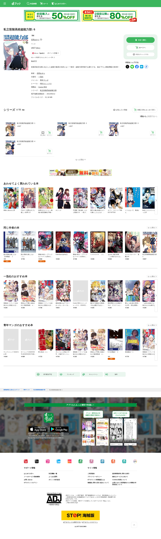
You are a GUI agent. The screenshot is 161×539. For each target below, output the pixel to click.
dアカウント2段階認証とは (96, 480)
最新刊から (152, 116)
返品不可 (34, 61)
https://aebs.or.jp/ (72, 502)
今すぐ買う (142, 40)
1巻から (143, 116)
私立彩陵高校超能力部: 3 (129, 123)
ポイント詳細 (52, 53)
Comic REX (42, 87)
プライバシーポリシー (95, 476)
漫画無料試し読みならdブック (12, 389)
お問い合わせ (28, 480)
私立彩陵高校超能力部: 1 (26, 123)
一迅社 (40, 77)
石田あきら (35, 40)
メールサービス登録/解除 (32, 476)
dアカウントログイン (30, 482)
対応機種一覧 (53, 473)
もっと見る (151, 227)
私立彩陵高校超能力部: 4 (26, 141)
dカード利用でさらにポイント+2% (42, 57)
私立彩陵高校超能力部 (48, 90)
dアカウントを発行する (72, 522)
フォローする (41, 39)
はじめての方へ (29, 473)
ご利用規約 (91, 473)
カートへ (142, 47)
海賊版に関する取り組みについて (98, 482)
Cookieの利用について (119, 480)
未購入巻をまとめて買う (146, 110)
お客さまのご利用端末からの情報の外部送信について (124, 483)
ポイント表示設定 (54, 480)
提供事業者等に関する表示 (120, 473)
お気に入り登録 (121, 110)
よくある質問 (53, 476)
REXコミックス (46, 83)
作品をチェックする (142, 54)
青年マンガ (44, 80)
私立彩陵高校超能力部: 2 (77, 123)
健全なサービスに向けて (120, 476)
